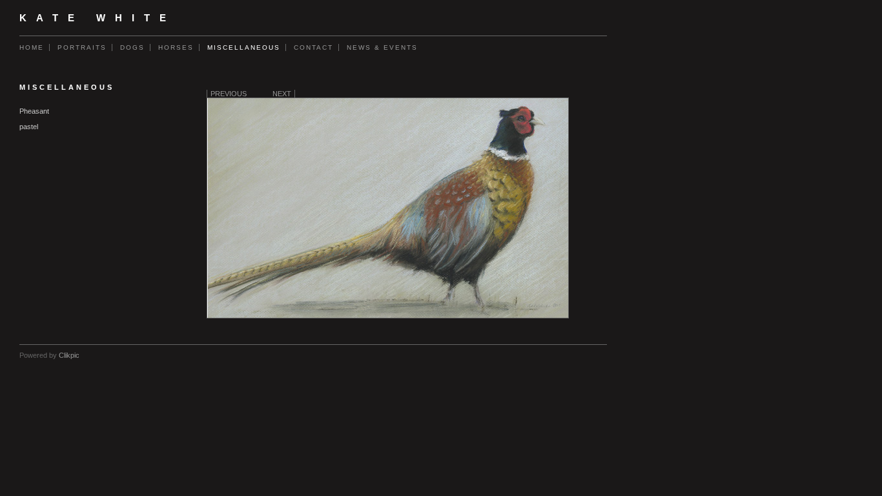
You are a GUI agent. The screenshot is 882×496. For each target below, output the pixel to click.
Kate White (97, 18)
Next (281, 94)
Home (31, 47)
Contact (313, 47)
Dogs (132, 47)
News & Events (382, 47)
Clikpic (69, 355)
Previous (228, 94)
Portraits (82, 47)
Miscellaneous (243, 47)
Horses (176, 47)
